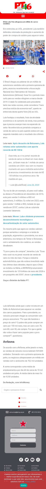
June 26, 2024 (33, 185)
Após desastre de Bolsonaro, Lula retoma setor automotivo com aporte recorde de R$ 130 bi (23, 146)
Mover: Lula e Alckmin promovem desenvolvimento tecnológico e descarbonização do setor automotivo (23, 219)
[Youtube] (32, 460)
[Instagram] (38, 460)
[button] (23, 16)
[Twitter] (27, 460)
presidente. (37, 274)
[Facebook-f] (21, 460)
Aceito (23, 485)
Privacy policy (30, 482)
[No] (43, 480)
